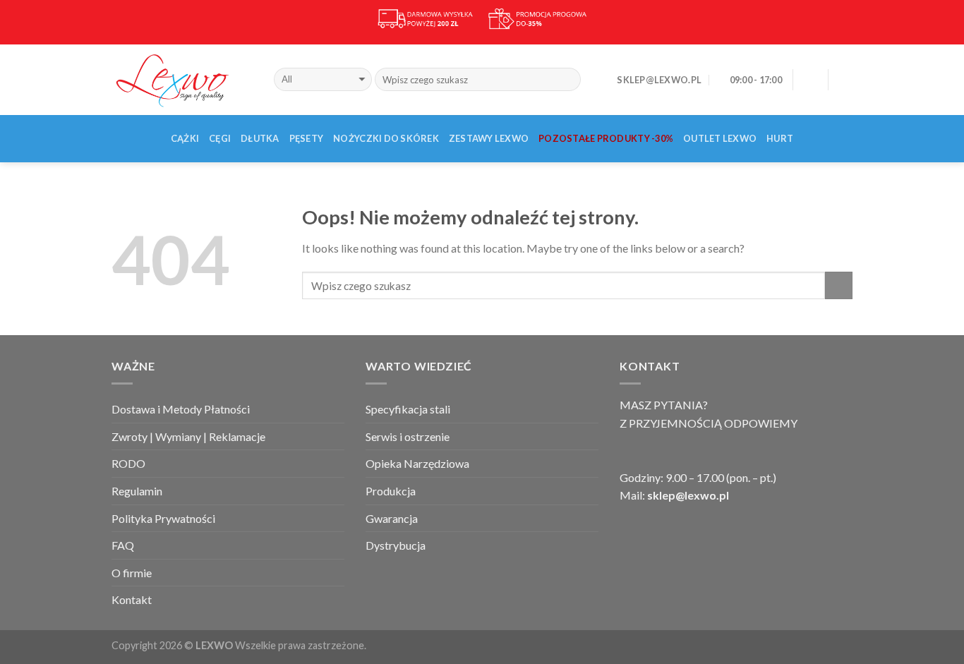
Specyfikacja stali (408, 409)
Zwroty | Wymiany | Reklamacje (188, 436)
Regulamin (137, 490)
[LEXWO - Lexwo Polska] (182, 79)
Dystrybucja (396, 545)
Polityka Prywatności (163, 518)
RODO (128, 463)
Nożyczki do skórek (386, 138)
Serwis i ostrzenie (408, 436)
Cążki (185, 138)
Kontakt (132, 599)
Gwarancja (392, 518)
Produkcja (391, 490)
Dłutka (260, 138)
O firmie (132, 572)
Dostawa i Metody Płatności (181, 409)
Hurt (779, 138)
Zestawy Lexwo (489, 138)
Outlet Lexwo (720, 138)
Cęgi (220, 138)
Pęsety (306, 138)
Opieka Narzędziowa (417, 463)
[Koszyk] (845, 79)
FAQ (123, 545)
